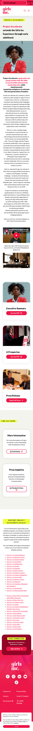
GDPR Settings (19, 702)
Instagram (13, 676)
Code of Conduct (22, 696)
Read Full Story (15, 400)
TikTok (16, 682)
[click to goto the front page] (16, 666)
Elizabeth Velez (17, 488)
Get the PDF (15, 313)
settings (16, 723)
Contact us (7, 691)
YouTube (25, 676)
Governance (7, 701)
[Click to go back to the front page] (12, 10)
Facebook (8, 676)
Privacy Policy (21, 691)
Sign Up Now (15, 649)
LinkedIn (19, 676)
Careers (5, 696)
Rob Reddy (16, 451)
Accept (16, 726)
